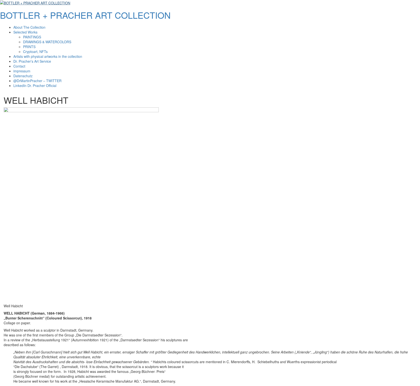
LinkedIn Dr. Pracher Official (34, 85)
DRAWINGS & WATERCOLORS (47, 41)
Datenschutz (23, 75)
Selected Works (25, 32)
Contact (19, 66)
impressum (21, 71)
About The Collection (29, 27)
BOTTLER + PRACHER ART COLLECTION (85, 15)
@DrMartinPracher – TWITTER (37, 80)
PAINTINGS (32, 36)
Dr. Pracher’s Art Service (32, 61)
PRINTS (29, 46)
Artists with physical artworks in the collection (47, 56)
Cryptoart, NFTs (35, 51)
